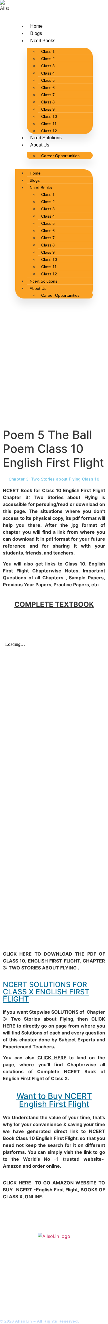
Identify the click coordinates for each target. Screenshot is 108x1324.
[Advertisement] (54, 371)
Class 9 (48, 109)
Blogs (36, 33)
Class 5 (48, 80)
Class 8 (48, 102)
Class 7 (48, 94)
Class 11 (49, 123)
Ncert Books (42, 40)
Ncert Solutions (46, 137)
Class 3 (48, 66)
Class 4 (48, 73)
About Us (39, 144)
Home (36, 26)
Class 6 (48, 87)
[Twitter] (7, 1294)
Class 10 (49, 116)
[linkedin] (21, 1294)
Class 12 (49, 131)
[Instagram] (15, 1294)
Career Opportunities (60, 155)
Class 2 (48, 58)
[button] (54, 162)
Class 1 (48, 51)
